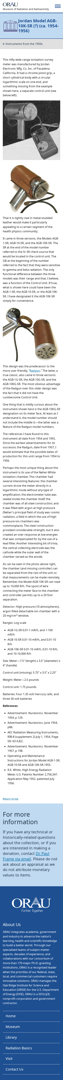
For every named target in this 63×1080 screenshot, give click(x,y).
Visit (9, 1058)
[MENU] (58, 6)
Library (11, 1037)
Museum (13, 1026)
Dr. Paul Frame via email (26, 856)
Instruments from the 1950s (24, 44)
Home (11, 1016)
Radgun (35, 371)
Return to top (10, 798)
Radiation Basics (19, 1048)
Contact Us (14, 1069)
